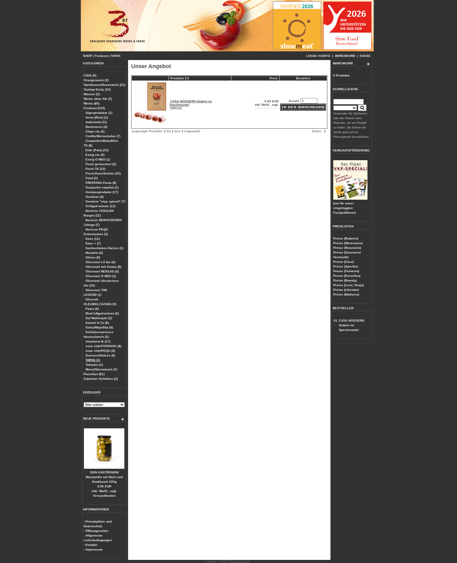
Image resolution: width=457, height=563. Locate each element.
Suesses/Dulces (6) (100, 355)
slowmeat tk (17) (97, 341)
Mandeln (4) (94, 252)
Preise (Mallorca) (346, 294)
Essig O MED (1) (97, 159)
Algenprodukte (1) (98, 112)
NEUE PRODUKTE (96, 418)
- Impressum (93, 549)
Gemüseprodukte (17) (101, 192)
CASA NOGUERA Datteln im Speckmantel (351, 325)
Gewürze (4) (94, 196)
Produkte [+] (179, 78)
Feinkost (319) (94, 108)
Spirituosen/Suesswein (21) (104, 84)
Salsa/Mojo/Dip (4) (99, 327)
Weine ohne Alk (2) (98, 98)
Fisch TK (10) (95, 168)
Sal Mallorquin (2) (98, 318)
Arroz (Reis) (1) (96, 117)
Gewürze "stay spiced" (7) (105, 201)
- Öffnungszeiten (96, 531)
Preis (274, 78)
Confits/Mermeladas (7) (102, 136)
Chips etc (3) (94, 131)
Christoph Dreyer (239, 561)
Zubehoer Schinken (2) (101, 378)
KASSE (365, 56)
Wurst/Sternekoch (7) (101, 369)
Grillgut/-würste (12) (100, 206)
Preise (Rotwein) (345, 238)
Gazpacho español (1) (101, 187)
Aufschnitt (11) (96, 122)
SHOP (87, 56)
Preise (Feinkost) (346, 271)
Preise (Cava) (343, 261)
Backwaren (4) (96, 126)
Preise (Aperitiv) (345, 266)
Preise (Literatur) (346, 289)
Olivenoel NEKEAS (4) (102, 271)
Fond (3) (91, 178)
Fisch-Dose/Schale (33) (103, 173)
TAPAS (116, 56)
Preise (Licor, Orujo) (348, 285)
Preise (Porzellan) (346, 275)
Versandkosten (104, 495)
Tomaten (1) (94, 364)
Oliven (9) (92, 257)
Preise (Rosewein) (347, 247)
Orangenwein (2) (96, 80)
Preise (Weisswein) (347, 243)
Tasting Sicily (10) (97, 89)
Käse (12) (92, 238)
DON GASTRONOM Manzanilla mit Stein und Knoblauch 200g (104, 477)
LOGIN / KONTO (318, 56)
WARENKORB (345, 56)
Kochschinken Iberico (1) (104, 248)
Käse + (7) (93, 243)
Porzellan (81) (94, 374)
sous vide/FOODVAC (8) (103, 346)
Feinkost (101, 56)
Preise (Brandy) (345, 280)
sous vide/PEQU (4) (100, 350)
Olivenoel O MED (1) (100, 276)
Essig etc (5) (94, 154)
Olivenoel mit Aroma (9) (103, 266)
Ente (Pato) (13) (96, 150)
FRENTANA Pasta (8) (100, 182)
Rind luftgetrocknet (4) (102, 313)
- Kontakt (90, 545)
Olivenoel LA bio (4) (100, 262)
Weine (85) (91, 103)
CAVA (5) (90, 75)
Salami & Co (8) (97, 322)
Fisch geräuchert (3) (100, 164)
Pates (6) (92, 308)
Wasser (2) (92, 94)
